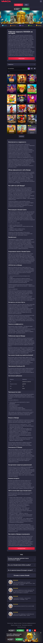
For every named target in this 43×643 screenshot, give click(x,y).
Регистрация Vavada (21, 548)
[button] (1, 17)
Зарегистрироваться (18, 4)
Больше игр (21, 136)
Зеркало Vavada (21, 58)
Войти (26, 4)
